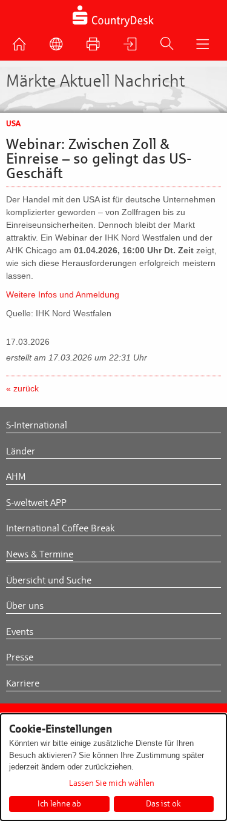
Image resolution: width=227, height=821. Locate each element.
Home (22, 47)
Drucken (96, 47)
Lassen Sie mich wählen (111, 783)
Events (19, 632)
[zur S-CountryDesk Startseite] (113, 26)
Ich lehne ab (59, 803)
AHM (16, 476)
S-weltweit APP (36, 502)
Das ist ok (163, 803)
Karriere (22, 683)
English (59, 47)
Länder (20, 451)
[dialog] (113, 767)
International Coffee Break (60, 528)
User (133, 47)
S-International (36, 425)
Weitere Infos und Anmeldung (62, 294)
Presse (19, 657)
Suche (169, 46)
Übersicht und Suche (48, 580)
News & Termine (39, 554)
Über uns (25, 605)
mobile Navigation (205, 47)
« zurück (22, 388)
